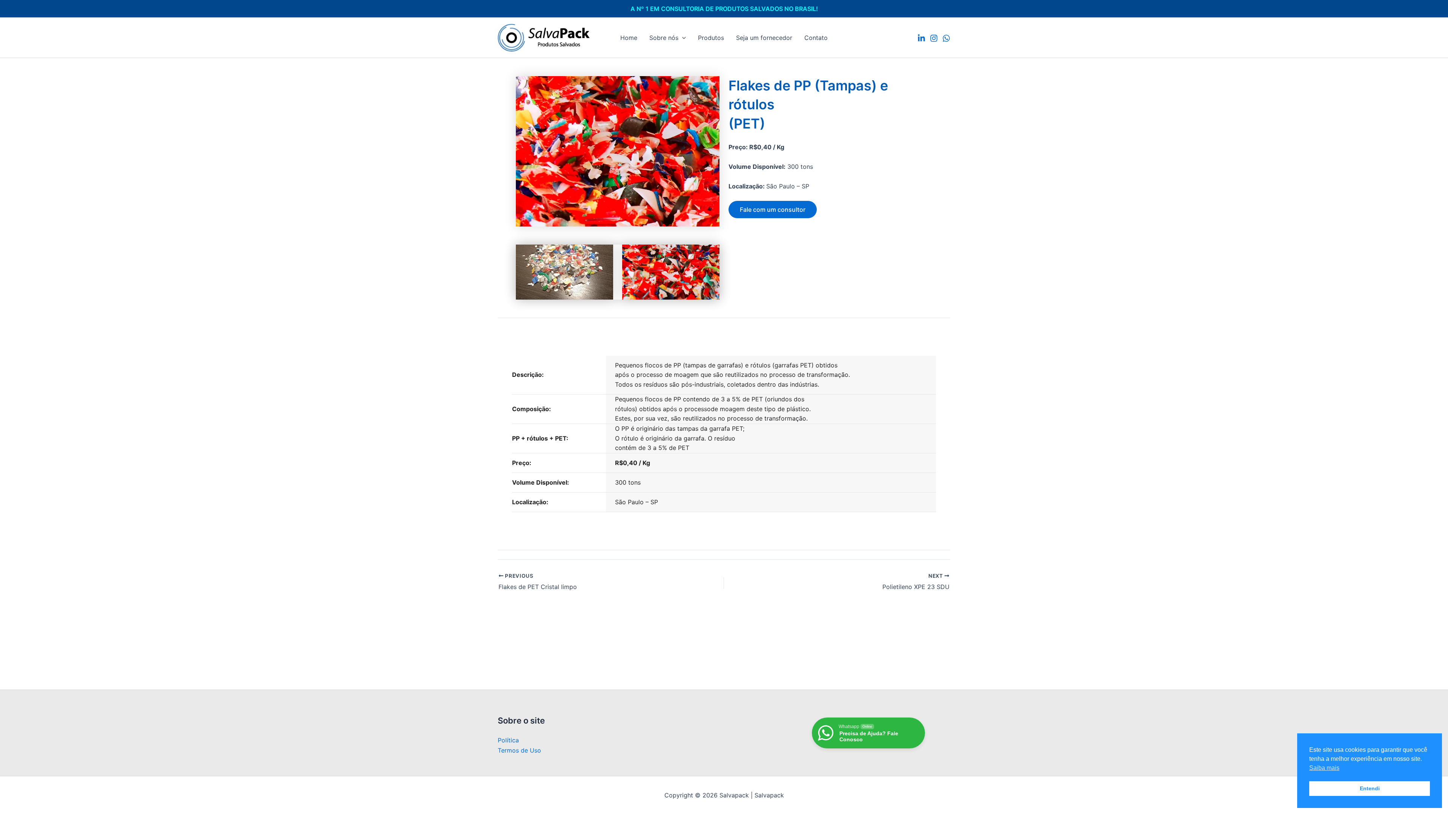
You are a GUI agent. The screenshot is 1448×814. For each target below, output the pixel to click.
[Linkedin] (921, 38)
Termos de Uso (519, 750)
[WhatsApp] (946, 38)
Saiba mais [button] (1324, 768)
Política (508, 740)
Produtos (711, 37)
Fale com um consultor (772, 209)
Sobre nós (663, 37)
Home (628, 37)
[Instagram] (934, 38)
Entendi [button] (1370, 788)
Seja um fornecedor (764, 37)
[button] (682, 38)
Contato (816, 37)
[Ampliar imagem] (709, 86)
